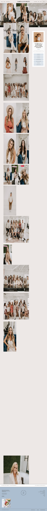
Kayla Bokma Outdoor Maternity (40, 485)
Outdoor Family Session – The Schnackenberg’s (8, 485)
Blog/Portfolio (43, 493)
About (44, 490)
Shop (44, 494)
